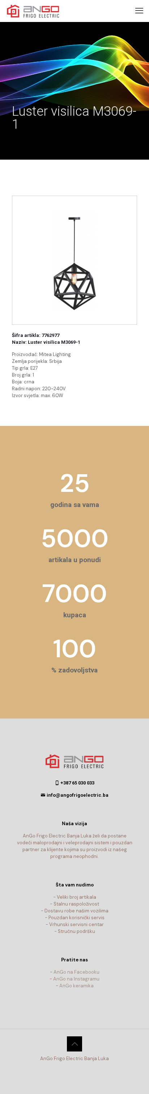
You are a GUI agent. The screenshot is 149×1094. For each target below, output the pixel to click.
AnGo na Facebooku (76, 972)
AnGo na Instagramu (76, 979)
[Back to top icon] (74, 1043)
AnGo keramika (76, 986)
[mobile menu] (139, 11)
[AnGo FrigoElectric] (36, 11)
